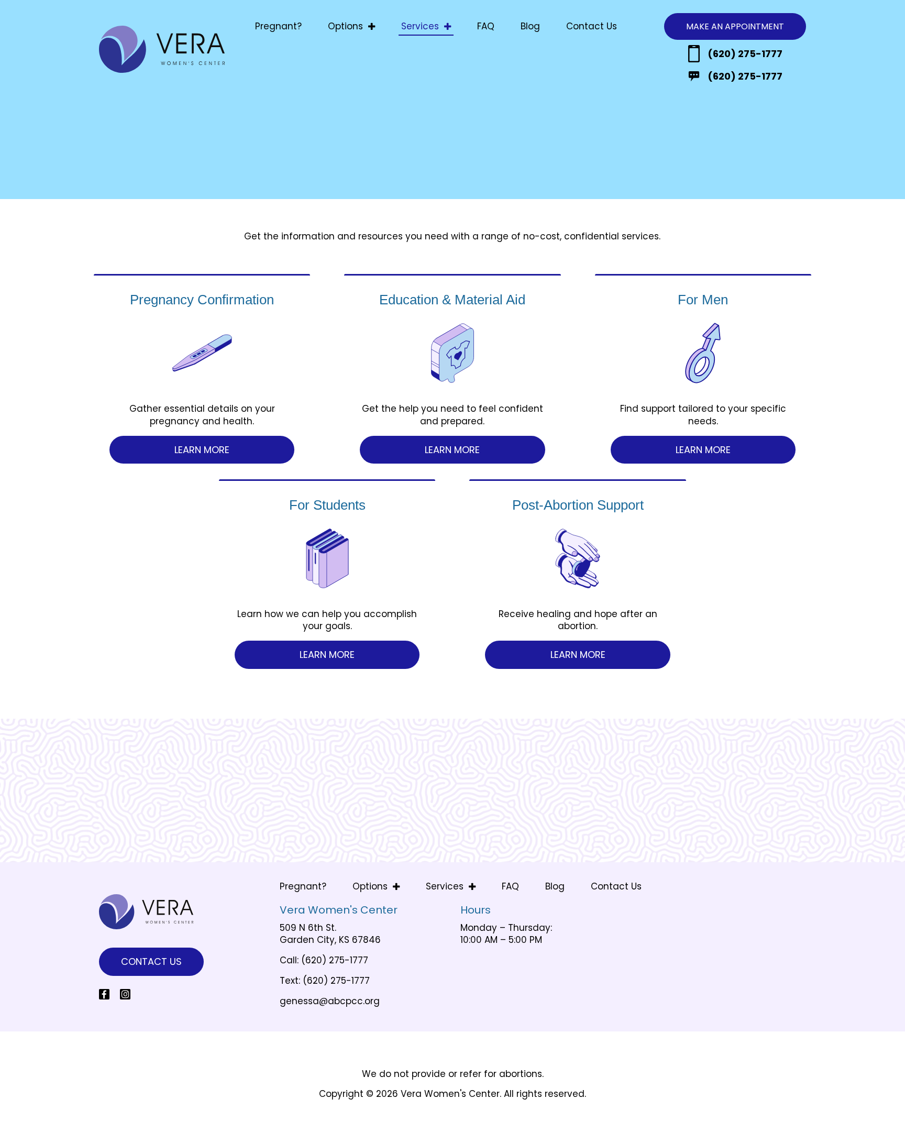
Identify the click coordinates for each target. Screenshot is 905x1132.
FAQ (485, 26)
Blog (530, 26)
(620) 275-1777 (745, 53)
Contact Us (591, 26)
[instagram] (125, 994)
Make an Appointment (735, 26)
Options (345, 26)
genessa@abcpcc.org (330, 1001)
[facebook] (104, 994)
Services (420, 26)
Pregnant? (278, 26)
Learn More (201, 449)
